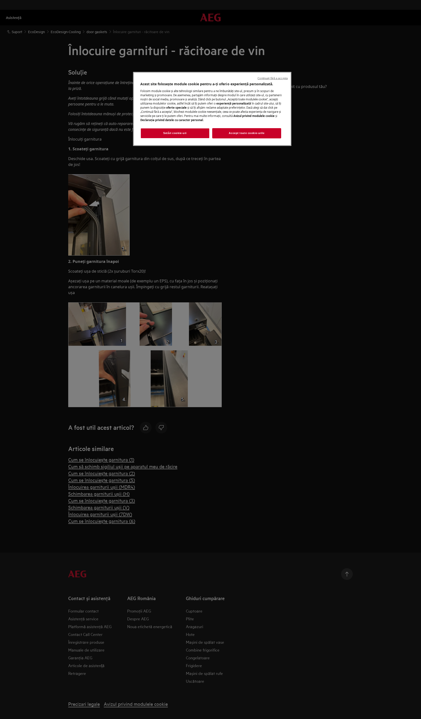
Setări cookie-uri (175, 133)
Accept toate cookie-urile (246, 133)
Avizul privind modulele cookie (254, 116)
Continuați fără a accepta (273, 78)
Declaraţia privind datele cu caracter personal (171, 120)
